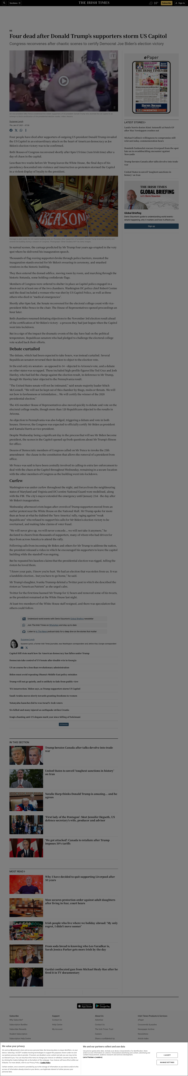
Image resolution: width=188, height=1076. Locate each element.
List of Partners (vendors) (92, 1057)
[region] (94, 1059)
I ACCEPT (167, 1055)
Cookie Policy (45, 1063)
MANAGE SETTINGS (167, 1062)
